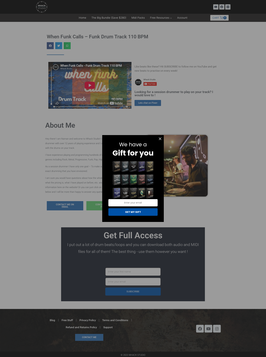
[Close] (160, 138)
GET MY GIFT (133, 212)
